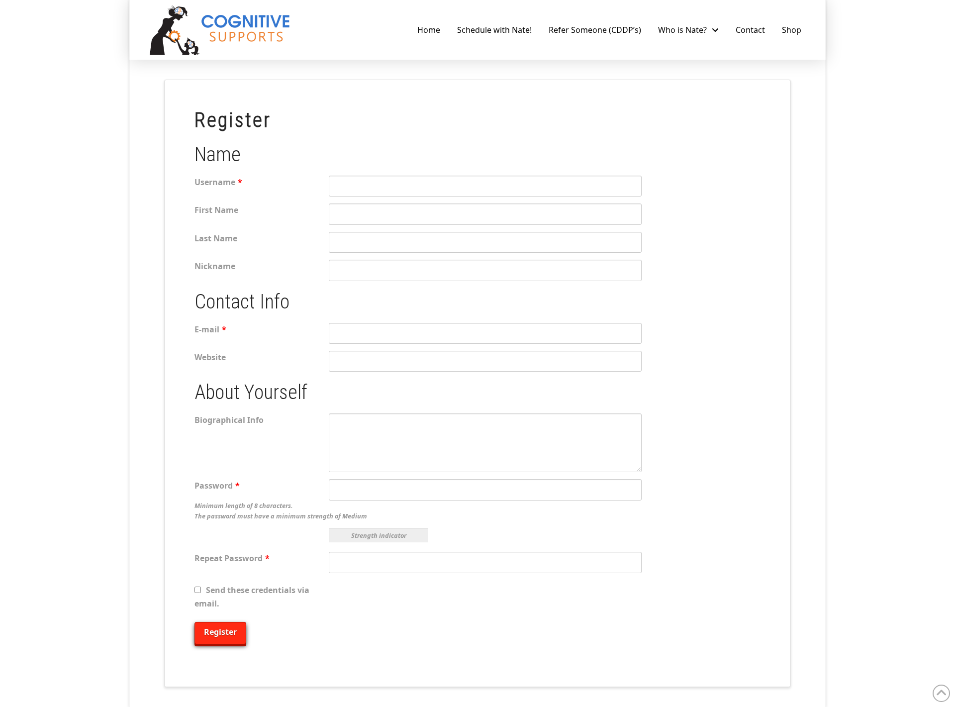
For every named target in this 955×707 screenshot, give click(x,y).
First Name (216, 209)
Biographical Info (229, 419)
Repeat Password (232, 558)
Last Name (215, 238)
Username (218, 182)
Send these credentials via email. (251, 597)
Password (217, 485)
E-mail (210, 329)
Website (210, 357)
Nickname (214, 266)
